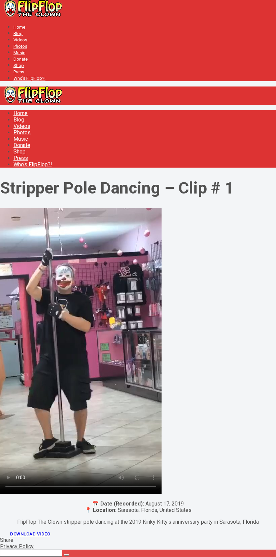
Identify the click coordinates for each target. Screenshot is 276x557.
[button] (30, 534)
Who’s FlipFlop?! (29, 78)
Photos (20, 46)
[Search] (66, 555)
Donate (20, 59)
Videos (20, 39)
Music (19, 52)
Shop (18, 65)
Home (19, 27)
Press (18, 71)
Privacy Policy (17, 546)
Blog (18, 33)
